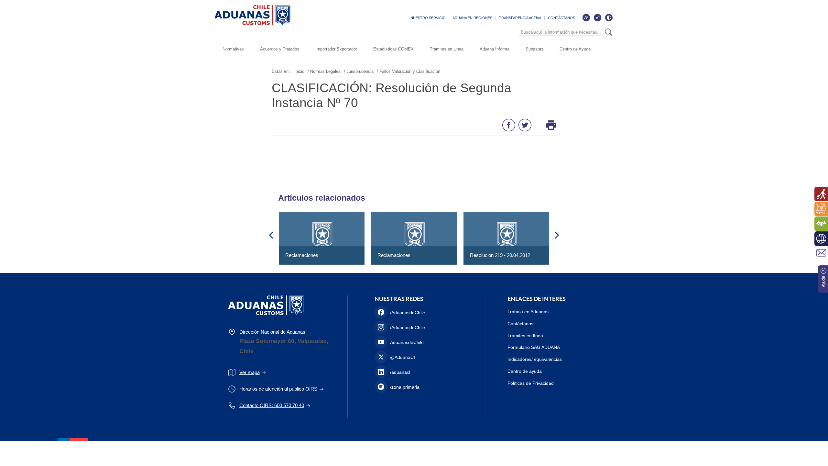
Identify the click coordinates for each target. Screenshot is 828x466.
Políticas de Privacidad (530, 383)
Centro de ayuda (524, 371)
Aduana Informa (494, 49)
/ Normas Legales (324, 71)
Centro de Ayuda (575, 49)
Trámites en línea (525, 335)
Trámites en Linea (446, 49)
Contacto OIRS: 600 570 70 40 (271, 405)
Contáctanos (520, 323)
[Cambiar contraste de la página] (608, 17)
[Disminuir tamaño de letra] (597, 17)
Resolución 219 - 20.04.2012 (500, 255)
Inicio (299, 71)
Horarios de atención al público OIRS (278, 389)
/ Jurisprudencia (359, 71)
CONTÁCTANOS (561, 18)
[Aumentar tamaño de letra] (586, 17)
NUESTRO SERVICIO (428, 18)
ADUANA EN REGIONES (472, 18)
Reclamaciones (301, 255)
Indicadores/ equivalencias (534, 359)
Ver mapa (249, 372)
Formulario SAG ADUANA (533, 347)
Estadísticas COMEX (393, 49)
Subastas (534, 49)
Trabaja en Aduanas (528, 311)
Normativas (233, 49)
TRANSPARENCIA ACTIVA (520, 18)
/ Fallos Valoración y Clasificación (408, 71)
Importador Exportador (336, 49)
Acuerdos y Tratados (279, 49)
